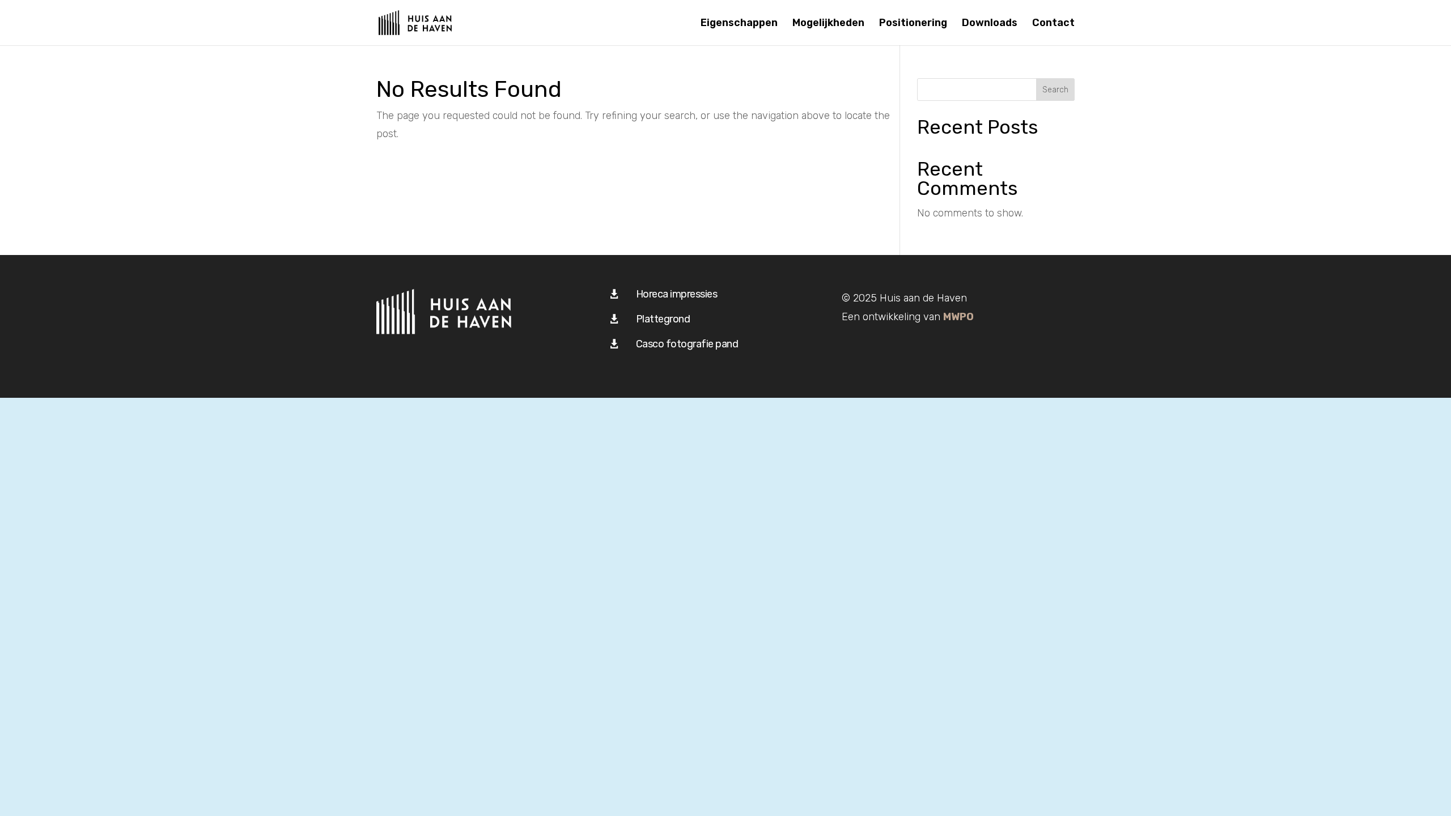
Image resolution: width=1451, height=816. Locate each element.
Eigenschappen (739, 24)
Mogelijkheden (828, 24)
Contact (1053, 24)
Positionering (913, 24)
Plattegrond (663, 319)
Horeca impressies (677, 294)
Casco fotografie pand (687, 344)
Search (1055, 90)
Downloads (989, 24)
